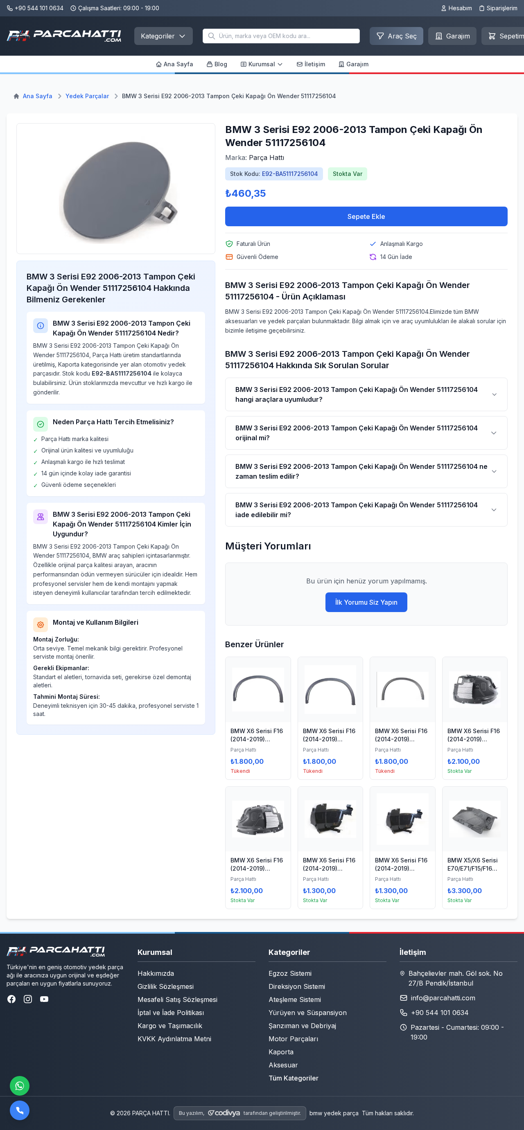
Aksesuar (283, 1065)
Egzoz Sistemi (290, 973)
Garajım (357, 64)
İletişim (315, 64)
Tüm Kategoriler (293, 1078)
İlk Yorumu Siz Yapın (366, 602)
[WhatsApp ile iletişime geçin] (19, 1086)
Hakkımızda (156, 973)
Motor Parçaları (293, 1039)
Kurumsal (261, 64)
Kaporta (281, 1052)
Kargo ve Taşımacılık (170, 1026)
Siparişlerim (502, 8)
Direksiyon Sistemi (297, 986)
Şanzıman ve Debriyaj (302, 1026)
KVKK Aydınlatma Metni (174, 1039)
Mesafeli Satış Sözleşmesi (177, 999)
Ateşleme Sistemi (295, 999)
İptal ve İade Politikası (171, 1012)
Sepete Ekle (366, 216)
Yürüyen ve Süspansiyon (308, 1012)
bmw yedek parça (334, 1113)
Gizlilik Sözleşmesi (166, 986)
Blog (221, 64)
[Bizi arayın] (19, 1110)
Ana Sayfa (178, 64)
